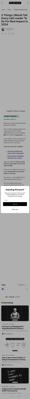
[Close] (26, 188)
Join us (15, 204)
